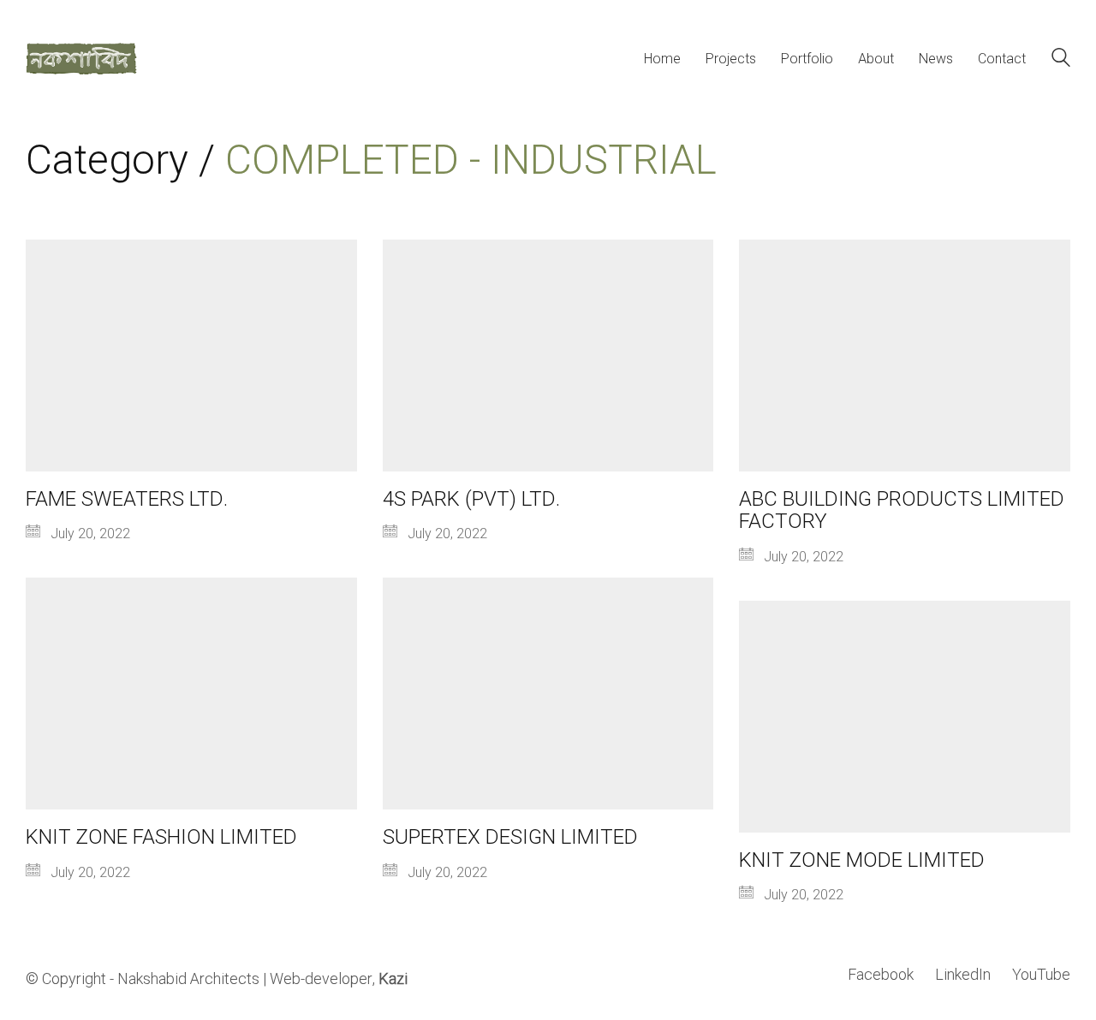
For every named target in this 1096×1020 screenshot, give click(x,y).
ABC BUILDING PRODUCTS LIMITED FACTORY (901, 511)
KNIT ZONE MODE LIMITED (862, 861)
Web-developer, (339, 980)
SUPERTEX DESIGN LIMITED (510, 838)
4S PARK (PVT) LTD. (471, 500)
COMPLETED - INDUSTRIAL (471, 161)
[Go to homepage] (81, 58)
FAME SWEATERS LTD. (127, 500)
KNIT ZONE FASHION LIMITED (161, 838)
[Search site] (1060, 60)
